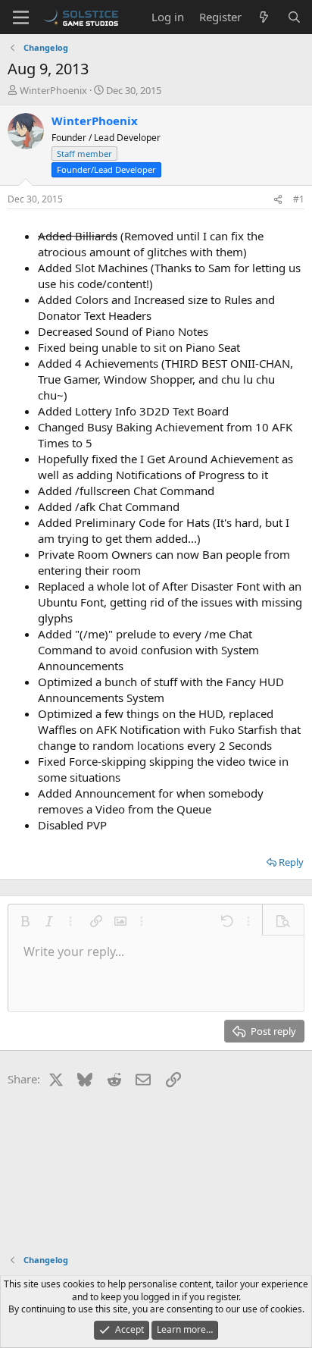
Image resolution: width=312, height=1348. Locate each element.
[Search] (294, 17)
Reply (291, 862)
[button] (25, 921)
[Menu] (21, 17)
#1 (298, 199)
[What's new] (264, 17)
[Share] (278, 199)
